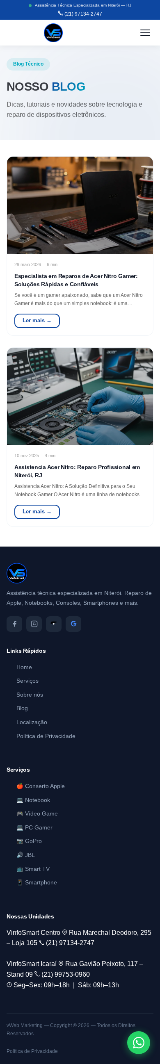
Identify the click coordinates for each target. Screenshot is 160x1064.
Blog (22, 708)
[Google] (73, 624)
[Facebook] (14, 624)
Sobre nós (29, 695)
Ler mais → (37, 320)
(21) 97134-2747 (82, 13)
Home (24, 667)
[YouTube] (54, 624)
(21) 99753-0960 (65, 974)
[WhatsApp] (138, 1042)
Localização (31, 722)
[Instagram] (34, 624)
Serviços (27, 681)
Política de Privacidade (45, 736)
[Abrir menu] (145, 33)
